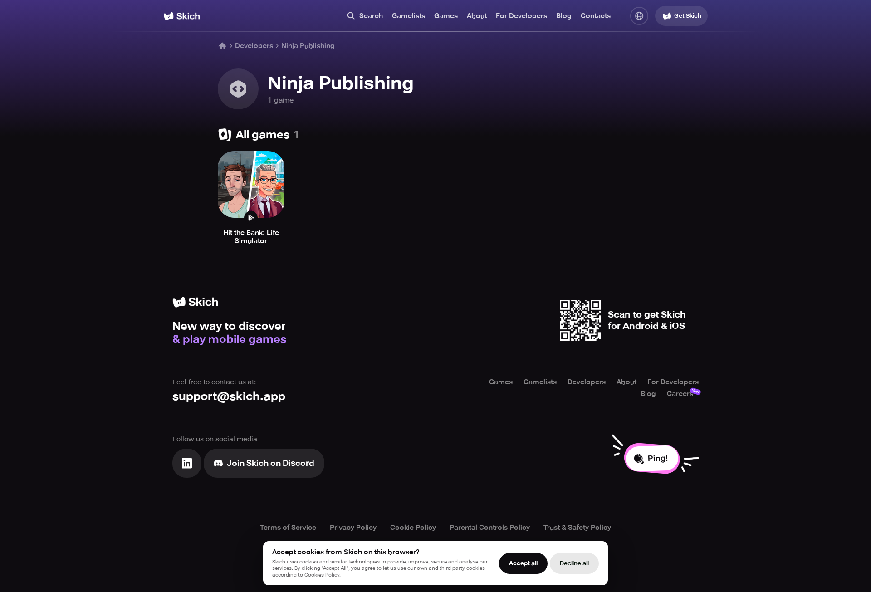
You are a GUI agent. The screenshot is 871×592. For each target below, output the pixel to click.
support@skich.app (228, 396)
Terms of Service (288, 528)
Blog (564, 16)
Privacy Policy (353, 528)
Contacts (596, 16)
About (477, 16)
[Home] (181, 16)
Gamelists (408, 16)
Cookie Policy (413, 528)
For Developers (521, 16)
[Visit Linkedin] (186, 463)
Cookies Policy (321, 575)
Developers (254, 46)
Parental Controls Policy (490, 528)
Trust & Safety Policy (577, 528)
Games (446, 16)
